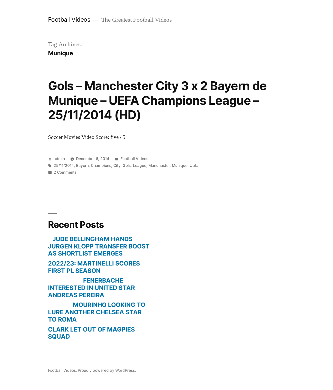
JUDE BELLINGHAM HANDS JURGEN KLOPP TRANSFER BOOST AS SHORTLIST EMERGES (99, 246)
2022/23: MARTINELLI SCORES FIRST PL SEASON (94, 267)
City (116, 165)
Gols (127, 165)
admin (59, 158)
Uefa (194, 165)
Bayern (82, 165)
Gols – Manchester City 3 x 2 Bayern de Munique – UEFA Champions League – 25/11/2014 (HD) (157, 100)
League (139, 165)
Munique (179, 165)
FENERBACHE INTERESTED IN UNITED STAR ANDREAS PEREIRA (91, 287)
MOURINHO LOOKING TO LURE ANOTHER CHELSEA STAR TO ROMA (96, 312)
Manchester (159, 165)
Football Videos (69, 19)
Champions (101, 165)
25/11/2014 (64, 165)
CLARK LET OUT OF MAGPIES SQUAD (91, 333)
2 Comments (65, 172)
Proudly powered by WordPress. (107, 370)
